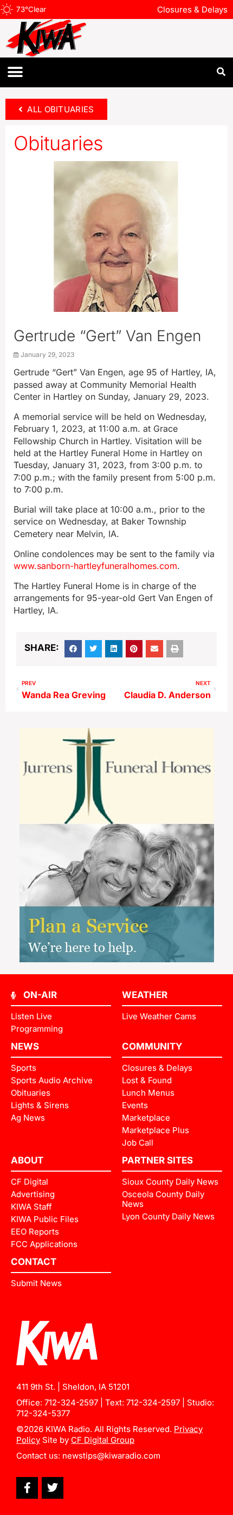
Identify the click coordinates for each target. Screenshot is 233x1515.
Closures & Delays (192, 9)
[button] (15, 72)
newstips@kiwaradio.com (111, 1455)
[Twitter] (52, 1488)
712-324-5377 (43, 1413)
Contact (33, 1261)
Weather (144, 994)
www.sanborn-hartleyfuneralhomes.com (95, 565)
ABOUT (27, 1160)
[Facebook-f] (27, 1488)
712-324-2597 (71, 1402)
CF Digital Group (102, 1440)
